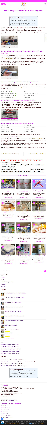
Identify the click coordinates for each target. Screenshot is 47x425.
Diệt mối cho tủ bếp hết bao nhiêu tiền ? (9, 359)
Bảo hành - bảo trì (4, 413)
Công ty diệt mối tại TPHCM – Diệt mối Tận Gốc (39, 235)
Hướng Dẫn (3, 284)
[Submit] (45, 271)
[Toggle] (45, 280)
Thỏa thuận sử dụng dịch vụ (6, 417)
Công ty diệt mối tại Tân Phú (39, 255)
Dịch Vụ (2, 279)
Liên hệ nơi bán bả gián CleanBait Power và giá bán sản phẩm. (21, 21)
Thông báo (3, 286)
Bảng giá (3, 277)
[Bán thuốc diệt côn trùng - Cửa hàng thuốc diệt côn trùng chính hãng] (23, 4)
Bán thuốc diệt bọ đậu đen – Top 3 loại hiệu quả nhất (23, 235)
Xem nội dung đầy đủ (8, 197)
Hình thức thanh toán (5, 407)
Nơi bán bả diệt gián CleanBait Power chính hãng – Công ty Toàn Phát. (23, 19)
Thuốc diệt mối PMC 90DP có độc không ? (9, 365)
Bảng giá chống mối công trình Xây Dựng (23, 213)
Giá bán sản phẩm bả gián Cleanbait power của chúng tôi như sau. (22, 23)
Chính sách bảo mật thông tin (7, 415)
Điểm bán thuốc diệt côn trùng (7, 282)
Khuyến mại (43, 421)
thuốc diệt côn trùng (18, 87)
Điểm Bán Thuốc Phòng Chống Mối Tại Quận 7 (10, 353)
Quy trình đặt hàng (4, 405)
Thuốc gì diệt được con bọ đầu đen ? (8, 363)
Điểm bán (8, 421)
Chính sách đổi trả (4, 411)
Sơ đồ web (42, 423)
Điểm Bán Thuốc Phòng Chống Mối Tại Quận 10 (23, 256)
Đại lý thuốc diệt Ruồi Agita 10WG (8, 256)
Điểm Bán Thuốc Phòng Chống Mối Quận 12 (10, 344)
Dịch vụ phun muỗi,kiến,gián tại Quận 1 (39, 191)
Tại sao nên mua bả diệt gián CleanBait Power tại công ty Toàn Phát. (23, 20)
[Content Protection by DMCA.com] (32, 423)
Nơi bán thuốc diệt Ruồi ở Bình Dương (11, 153)
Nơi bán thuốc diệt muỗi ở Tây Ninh (8, 191)
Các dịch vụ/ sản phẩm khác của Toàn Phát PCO (19, 24)
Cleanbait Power (8, 58)
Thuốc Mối (38, 421)
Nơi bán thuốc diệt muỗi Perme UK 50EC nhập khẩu (23, 191)
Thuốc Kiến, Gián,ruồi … (30, 421)
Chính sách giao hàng (5, 409)
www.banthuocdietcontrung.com (13, 423)
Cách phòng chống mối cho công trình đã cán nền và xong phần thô (14, 361)
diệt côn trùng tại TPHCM (37, 138)
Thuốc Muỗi (22, 421)
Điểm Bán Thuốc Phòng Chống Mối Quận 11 (10, 346)
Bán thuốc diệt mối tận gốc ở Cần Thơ (39, 213)
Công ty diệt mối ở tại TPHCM (11, 400)
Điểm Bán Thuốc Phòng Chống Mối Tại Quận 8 (10, 351)
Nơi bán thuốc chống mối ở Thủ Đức (36, 153)
